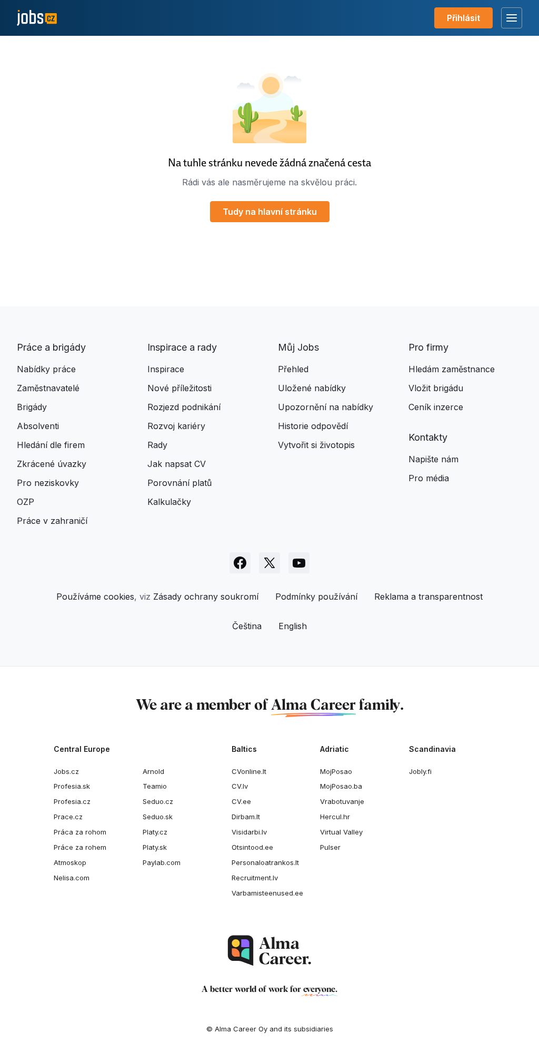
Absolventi (38, 426)
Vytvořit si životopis (316, 445)
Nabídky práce (46, 369)
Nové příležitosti (179, 388)
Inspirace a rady (182, 347)
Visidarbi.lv (249, 832)
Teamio (155, 786)
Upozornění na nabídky (325, 407)
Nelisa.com (71, 877)
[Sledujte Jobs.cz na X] (269, 562)
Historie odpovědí (313, 426)
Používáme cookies (95, 596)
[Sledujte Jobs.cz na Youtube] (299, 562)
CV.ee (241, 801)
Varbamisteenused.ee (267, 893)
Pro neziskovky (48, 483)
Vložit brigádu (435, 388)
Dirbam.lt (246, 816)
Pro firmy (428, 347)
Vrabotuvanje (342, 801)
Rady (157, 445)
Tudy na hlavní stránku (270, 211)
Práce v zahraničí (52, 520)
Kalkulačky (169, 501)
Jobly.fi (420, 771)
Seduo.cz (158, 801)
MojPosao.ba (341, 786)
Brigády (32, 407)
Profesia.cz (72, 801)
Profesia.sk (72, 786)
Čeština (247, 626)
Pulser (330, 847)
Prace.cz (68, 816)
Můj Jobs (298, 347)
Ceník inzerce (435, 407)
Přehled (293, 369)
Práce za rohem (80, 847)
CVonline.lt (249, 771)
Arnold (153, 771)
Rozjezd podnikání (184, 407)
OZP (25, 501)
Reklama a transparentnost (428, 596)
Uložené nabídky (312, 388)
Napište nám (433, 459)
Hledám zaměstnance (451, 369)
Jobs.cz (66, 771)
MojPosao (336, 771)
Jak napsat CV (176, 464)
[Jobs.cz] (37, 18)
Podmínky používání (316, 596)
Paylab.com (162, 862)
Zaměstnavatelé (48, 388)
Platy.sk (155, 847)
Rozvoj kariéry (176, 426)
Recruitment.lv (255, 877)
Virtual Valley (341, 832)
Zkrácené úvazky (51, 464)
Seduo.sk (158, 816)
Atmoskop (70, 862)
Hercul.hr (335, 816)
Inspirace (165, 369)
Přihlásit (463, 18)
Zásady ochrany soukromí (205, 596)
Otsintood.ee (252, 847)
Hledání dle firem (51, 445)
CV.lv (240, 786)
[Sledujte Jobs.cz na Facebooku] (240, 562)
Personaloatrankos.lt (265, 862)
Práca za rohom (80, 832)
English (292, 626)
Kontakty (427, 437)
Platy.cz (155, 832)
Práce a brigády (51, 347)
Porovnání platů (179, 483)
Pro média (428, 478)
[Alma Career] (269, 950)
